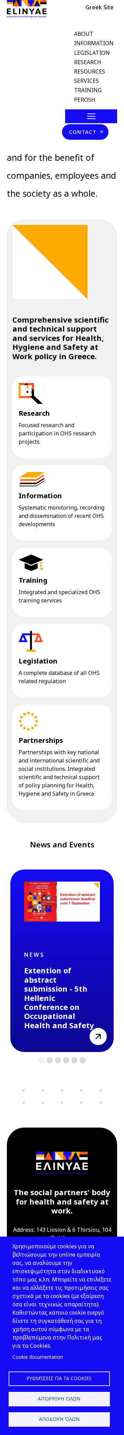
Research (34, 413)
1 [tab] (41, 1060)
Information (40, 495)
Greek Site (99, 7)
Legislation (38, 661)
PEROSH (84, 100)
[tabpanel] (62, 960)
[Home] (29, 8)
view (96, 1032)
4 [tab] (66, 1060)
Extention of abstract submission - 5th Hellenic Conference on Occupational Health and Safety (59, 998)
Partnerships (41, 740)
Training (33, 580)
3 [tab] (58, 1060)
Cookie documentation (37, 1357)
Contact (82, 131)
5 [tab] (74, 1060)
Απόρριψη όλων (59, 1398)
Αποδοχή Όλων (59, 1419)
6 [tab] (82, 1060)
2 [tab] (49, 1060)
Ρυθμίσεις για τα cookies (59, 1378)
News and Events (62, 844)
